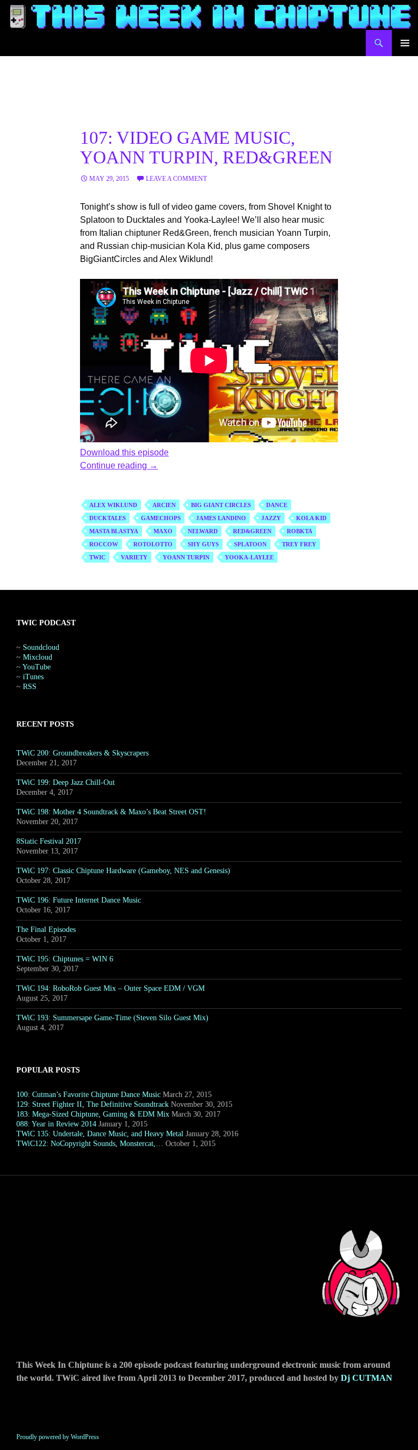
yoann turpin (186, 557)
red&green (252, 531)
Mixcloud (37, 657)
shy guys (203, 544)
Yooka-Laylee (249, 557)
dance (276, 505)
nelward (203, 531)
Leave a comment (176, 178)
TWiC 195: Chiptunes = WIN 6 (64, 959)
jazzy (271, 518)
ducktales (107, 518)
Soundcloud (41, 647)
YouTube (36, 667)
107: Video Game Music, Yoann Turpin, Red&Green (206, 147)
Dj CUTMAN (366, 1377)
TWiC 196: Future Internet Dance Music (78, 900)
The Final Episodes (46, 929)
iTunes (33, 677)
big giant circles (221, 505)
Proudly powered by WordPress (57, 1437)
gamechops (161, 518)
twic (97, 557)
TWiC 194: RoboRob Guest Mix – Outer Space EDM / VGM (110, 988)
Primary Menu (405, 43)
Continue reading (119, 465)
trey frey (299, 544)
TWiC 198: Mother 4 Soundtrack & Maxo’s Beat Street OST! (111, 812)
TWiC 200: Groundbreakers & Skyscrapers (82, 753)
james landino (221, 518)
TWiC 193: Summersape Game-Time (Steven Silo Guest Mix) (112, 1018)
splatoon (250, 544)
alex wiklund (113, 505)
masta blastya (113, 531)
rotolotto (153, 544)
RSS (29, 687)
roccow (103, 544)
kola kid (311, 518)
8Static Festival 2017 (48, 841)
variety (134, 557)
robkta (299, 531)
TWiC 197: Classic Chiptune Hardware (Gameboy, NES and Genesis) (123, 871)
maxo (163, 531)
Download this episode (124, 452)
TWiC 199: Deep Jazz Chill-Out (65, 782)
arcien (164, 505)
